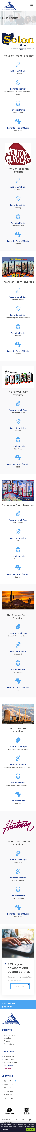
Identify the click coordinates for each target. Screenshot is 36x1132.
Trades (7, 1041)
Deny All (5, 1129)
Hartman (7, 1069)
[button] (20, 986)
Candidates (9, 1060)
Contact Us (8, 1003)
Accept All (30, 1129)
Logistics (7, 1038)
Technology (9, 1044)
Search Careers (10, 1063)
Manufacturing (10, 1035)
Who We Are (9, 1057)
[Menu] (32, 5)
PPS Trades (8, 1066)
